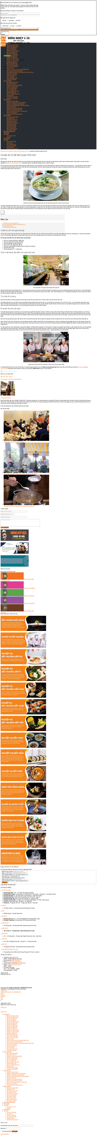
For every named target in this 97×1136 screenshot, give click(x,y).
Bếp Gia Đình (7, 115)
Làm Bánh (11, 20)
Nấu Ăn (4, 20)
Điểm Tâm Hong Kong (12, 122)
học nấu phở (81, 367)
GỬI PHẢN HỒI (4, 527)
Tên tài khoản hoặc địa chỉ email (9, 1125)
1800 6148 (3, 990)
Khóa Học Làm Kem (12, 112)
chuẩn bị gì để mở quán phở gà (14, 163)
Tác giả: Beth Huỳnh (6, 397)
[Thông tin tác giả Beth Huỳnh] (8, 395)
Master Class (10, 68)
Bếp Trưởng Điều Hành (12, 45)
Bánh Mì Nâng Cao (11, 92)
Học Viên (6, 134)
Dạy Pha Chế (7, 99)
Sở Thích (18, 26)
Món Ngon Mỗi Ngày (9, 131)
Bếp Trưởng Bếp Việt (12, 52)
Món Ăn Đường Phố (12, 128)
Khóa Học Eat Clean (12, 73)
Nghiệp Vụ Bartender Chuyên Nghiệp (16, 102)
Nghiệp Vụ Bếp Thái (12, 56)
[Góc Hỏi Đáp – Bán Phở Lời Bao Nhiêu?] (26, 440)
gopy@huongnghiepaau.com (14, 961)
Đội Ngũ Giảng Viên (6, 982)
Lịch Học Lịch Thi (11, 135)
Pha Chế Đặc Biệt (11, 107)
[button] (1, 371)
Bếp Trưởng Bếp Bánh (12, 82)
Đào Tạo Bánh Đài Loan (13, 91)
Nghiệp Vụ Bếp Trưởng (12, 46)
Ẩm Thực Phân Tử (11, 144)
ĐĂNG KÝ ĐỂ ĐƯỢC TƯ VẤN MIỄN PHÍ (11, 992)
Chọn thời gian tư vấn (7, 877)
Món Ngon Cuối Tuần (12, 120)
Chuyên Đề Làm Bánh (12, 96)
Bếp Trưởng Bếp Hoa (12, 63)
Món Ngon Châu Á (11, 125)
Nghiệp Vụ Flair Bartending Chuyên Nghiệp (18, 105)
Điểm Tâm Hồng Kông (12, 65)
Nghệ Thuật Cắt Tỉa (12, 75)
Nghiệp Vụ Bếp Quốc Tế (13, 50)
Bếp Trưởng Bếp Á (11, 49)
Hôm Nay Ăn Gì (11, 118)
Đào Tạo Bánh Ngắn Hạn (13, 94)
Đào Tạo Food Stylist (12, 66)
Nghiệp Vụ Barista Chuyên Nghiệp (15, 104)
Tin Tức (6, 140)
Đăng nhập (14, 1131)
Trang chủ (3, 151)
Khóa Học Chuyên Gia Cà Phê (14, 109)
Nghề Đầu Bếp (10, 147)
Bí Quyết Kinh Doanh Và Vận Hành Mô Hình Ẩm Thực (20, 72)
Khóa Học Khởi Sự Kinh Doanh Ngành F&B (18, 69)
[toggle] (1, 890)
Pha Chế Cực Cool (11, 121)
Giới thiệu (3, 977)
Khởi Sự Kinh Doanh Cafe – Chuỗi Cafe (17, 111)
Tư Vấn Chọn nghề (11, 145)
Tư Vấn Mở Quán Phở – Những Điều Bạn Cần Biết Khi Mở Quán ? (20, 474)
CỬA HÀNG (7, 138)
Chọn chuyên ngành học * (8, 874)
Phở (27, 151)
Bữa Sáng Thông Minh (12, 117)
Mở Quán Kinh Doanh (12, 78)
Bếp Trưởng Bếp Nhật (12, 55)
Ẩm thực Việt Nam (11, 141)
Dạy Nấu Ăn (7, 43)
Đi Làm (12, 26)
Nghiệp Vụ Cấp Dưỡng (12, 60)
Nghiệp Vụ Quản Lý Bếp (13, 59)
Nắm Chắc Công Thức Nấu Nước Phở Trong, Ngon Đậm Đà (19, 506)
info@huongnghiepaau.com (14, 964)
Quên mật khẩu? (5, 1134)
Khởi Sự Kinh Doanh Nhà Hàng (14, 71)
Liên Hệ (3, 979)
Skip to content (5, 36)
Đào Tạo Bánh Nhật (12, 88)
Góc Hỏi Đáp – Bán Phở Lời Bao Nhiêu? (14, 442)
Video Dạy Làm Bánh (12, 98)
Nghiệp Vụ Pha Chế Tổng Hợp (14, 108)
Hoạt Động (9, 143)
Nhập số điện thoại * (7, 873)
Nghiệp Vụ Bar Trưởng (12, 101)
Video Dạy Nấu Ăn (11, 79)
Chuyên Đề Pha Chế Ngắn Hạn (14, 114)
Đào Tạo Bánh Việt (11, 89)
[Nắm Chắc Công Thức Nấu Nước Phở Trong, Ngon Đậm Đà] (26, 504)
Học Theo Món (10, 76)
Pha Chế (18, 20)
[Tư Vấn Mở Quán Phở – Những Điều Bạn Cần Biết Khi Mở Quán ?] (26, 472)
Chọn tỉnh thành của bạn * (8, 880)
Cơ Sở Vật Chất (5, 985)
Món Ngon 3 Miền (11, 130)
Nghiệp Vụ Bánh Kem (12, 86)
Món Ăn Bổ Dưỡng (11, 124)
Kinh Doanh (5, 26)
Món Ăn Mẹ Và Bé (11, 127)
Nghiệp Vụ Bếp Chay (12, 58)
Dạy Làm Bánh (8, 81)
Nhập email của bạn (7, 879)
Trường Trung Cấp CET (12, 148)
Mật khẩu (3, 1128)
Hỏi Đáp (9, 137)
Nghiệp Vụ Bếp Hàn (12, 53)
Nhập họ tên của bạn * (7, 871)
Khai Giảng (7, 132)
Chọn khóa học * (6, 876)
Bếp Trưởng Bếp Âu (12, 47)
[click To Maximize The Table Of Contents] (2, 212)
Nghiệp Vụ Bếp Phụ (12, 62)
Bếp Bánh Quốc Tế (11, 83)
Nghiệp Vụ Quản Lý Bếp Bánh (14, 85)
